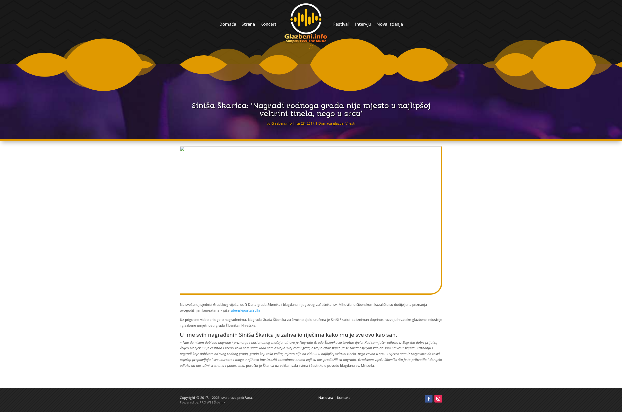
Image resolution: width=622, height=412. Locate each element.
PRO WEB (206, 402)
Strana (248, 24)
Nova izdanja (389, 24)
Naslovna (325, 397)
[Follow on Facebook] (428, 399)
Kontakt (343, 397)
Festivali (341, 24)
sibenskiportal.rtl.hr (245, 310)
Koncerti (268, 24)
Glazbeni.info (281, 123)
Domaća (227, 24)
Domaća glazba (331, 123)
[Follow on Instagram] (438, 399)
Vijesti (350, 123)
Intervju (363, 24)
